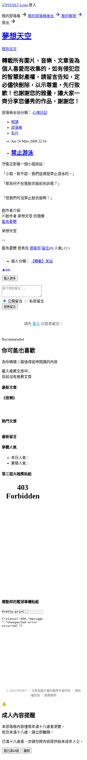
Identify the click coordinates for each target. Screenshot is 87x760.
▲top (6, 269)
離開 (27, 751)
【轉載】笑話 (42, 261)
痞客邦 (35, 248)
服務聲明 (50, 695)
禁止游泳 (22, 153)
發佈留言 (10, 307)
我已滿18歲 (11, 751)
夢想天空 (17, 36)
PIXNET (21, 690)
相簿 (15, 122)
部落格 (16, 127)
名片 (15, 133)
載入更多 (10, 278)
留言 (45, 248)
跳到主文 (9, 49)
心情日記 (39, 113)
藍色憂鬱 (9, 222)
